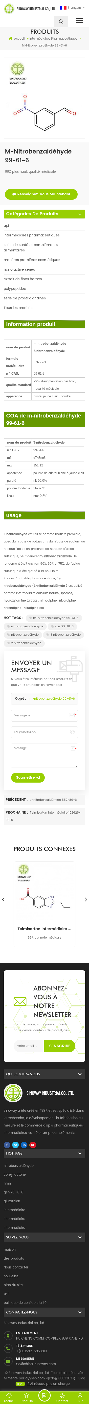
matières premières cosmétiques (32, 260)
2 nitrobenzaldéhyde (26, 643)
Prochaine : (17, 812)
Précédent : (17, 799)
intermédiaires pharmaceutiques (32, 235)
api (6, 226)
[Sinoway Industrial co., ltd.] (23, 8)
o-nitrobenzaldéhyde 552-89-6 (53, 800)
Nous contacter (16, 1267)
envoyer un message (44, 1395)
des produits (14, 1258)
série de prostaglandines (25, 298)
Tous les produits (18, 308)
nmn (7, 1183)
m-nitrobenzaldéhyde (27, 626)
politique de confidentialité (25, 1303)
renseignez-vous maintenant (43, 194)
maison (10, 1249)
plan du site (13, 1285)
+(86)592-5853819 (31, 1351)
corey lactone (15, 1174)
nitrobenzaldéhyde (25, 635)
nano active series (19, 269)
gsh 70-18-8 (13, 1192)
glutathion (12, 1201)
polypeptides (15, 289)
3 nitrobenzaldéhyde (65, 635)
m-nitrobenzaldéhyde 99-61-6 (56, 618)
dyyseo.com (35, 1378)
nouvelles (11, 1276)
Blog (81, 1378)
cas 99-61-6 (64, 626)
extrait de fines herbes (23, 279)
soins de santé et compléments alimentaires (31, 247)
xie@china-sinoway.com (36, 1364)
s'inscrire (59, 1046)
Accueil (19, 38)
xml (6, 1294)
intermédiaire (14, 1210)
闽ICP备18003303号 (60, 1378)
